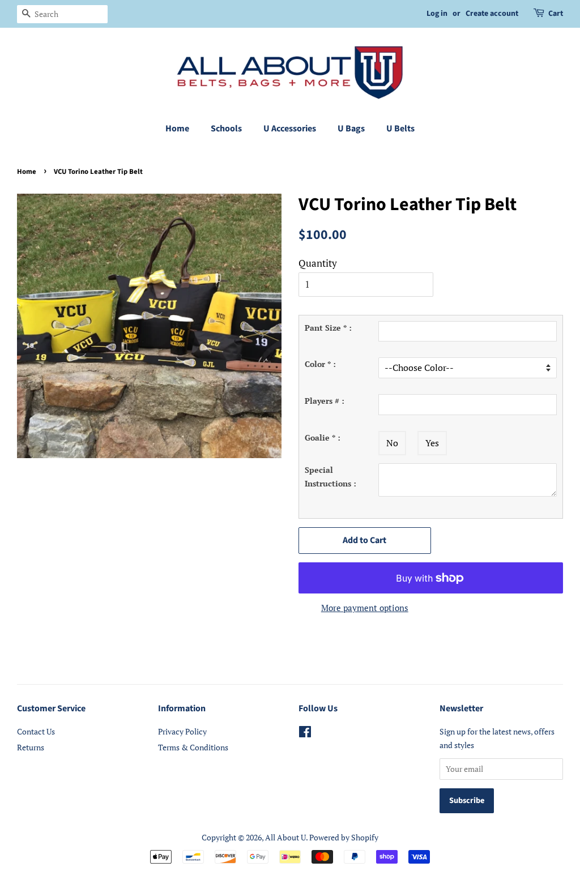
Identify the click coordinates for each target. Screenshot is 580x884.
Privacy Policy (182, 731)
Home (177, 128)
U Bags (351, 128)
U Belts (400, 128)
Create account (492, 13)
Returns (30, 747)
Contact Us (36, 731)
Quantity (317, 263)
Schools (226, 128)
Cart (555, 13)
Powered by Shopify (343, 837)
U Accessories (289, 128)
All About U (285, 837)
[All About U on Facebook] (305, 733)
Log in (437, 13)
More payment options (364, 607)
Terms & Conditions (193, 747)
